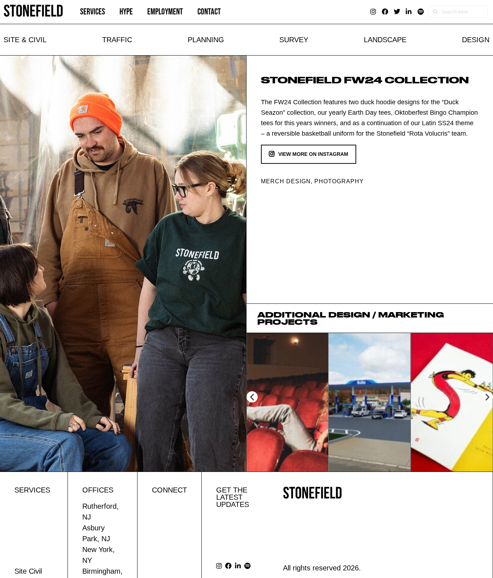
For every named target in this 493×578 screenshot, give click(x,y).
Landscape (385, 40)
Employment (165, 11)
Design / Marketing (386, 314)
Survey (293, 40)
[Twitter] (397, 11)
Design (475, 40)
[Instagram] (373, 11)
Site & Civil (25, 40)
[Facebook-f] (385, 11)
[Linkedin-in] (408, 11)
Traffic (117, 40)
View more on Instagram (313, 154)
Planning (206, 40)
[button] (252, 396)
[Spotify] (420, 11)
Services (92, 11)
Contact (209, 11)
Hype (126, 11)
